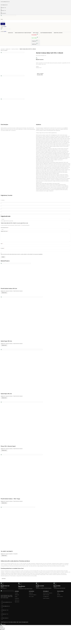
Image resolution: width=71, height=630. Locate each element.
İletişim (16, 596)
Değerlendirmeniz (4, 231)
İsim (2, 243)
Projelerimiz (17, 598)
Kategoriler (31, 591)
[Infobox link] (9, 586)
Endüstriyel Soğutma (32, 594)
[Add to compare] (2, 558)
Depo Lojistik (31, 596)
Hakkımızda (17, 594)
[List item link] (7, 610)
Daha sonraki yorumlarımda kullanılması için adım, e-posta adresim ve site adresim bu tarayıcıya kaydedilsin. (22, 254)
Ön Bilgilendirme (46, 596)
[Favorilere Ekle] (2, 549)
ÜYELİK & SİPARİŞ (60, 591)
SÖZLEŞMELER (46, 591)
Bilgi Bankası (17, 601)
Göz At (5, 558)
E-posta (3, 248)
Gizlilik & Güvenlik (46, 594)
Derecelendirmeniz (5, 227)
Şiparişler (58, 594)
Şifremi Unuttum (60, 596)
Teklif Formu (34, 44)
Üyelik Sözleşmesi (46, 598)
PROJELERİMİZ (34, 34)
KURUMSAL (17, 591)
